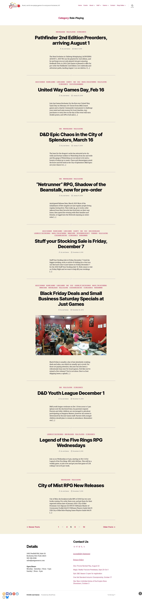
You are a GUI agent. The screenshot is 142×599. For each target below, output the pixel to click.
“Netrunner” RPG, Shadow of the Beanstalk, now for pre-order (71, 187)
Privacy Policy (78, 560)
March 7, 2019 (78, 49)
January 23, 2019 (78, 95)
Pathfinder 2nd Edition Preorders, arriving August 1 (71, 40)
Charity (69, 82)
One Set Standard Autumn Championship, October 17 (92, 577)
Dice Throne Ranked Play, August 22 (86, 566)
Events (86, 5)
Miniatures (71, 233)
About (91, 5)
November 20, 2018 (78, 310)
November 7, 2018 (78, 491)
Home (80, 5)
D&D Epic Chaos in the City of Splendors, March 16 (71, 137)
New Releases (60, 32)
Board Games (50, 82)
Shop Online (120, 5)
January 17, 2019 (78, 145)
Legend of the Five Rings (42, 233)
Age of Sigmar (40, 82)
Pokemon (94, 233)
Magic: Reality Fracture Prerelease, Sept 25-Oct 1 (91, 570)
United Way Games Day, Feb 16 (71, 90)
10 (84, 527)
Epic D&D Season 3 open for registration (87, 573)
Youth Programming (76, 84)
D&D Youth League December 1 (71, 393)
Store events (81, 32)
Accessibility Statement (81, 554)
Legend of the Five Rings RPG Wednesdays (71, 442)
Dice (78, 82)
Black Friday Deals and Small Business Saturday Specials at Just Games (71, 298)
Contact (112, 5)
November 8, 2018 (78, 451)
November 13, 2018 (78, 399)
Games (105, 5)
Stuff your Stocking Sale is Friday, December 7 (71, 243)
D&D (74, 82)
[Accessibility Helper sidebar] (140, 593)
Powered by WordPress (48, 595)
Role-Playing (71, 32)
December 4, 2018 (78, 252)
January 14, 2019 (78, 195)
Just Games (67, 49)
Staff (98, 5)
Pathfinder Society (83, 233)
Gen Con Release (94, 231)
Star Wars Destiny (61, 235)
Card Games (61, 82)
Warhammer (83, 235)
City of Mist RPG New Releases (71, 485)
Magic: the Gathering (89, 82)
